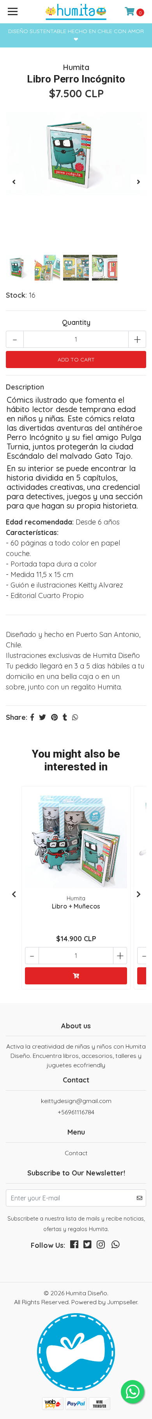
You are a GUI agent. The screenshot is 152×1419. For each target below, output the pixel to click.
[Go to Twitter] (87, 1246)
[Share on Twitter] (42, 717)
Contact (76, 1153)
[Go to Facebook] (74, 1246)
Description (25, 386)
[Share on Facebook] (32, 717)
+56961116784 (76, 1112)
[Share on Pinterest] (54, 717)
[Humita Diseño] (76, 11)
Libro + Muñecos (76, 906)
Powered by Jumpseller (104, 1302)
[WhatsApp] (116, 1246)
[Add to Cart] (76, 975)
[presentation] (13, 181)
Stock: (16, 295)
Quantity (76, 322)
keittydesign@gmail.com (76, 1101)
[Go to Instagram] (101, 1246)
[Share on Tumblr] (65, 717)
